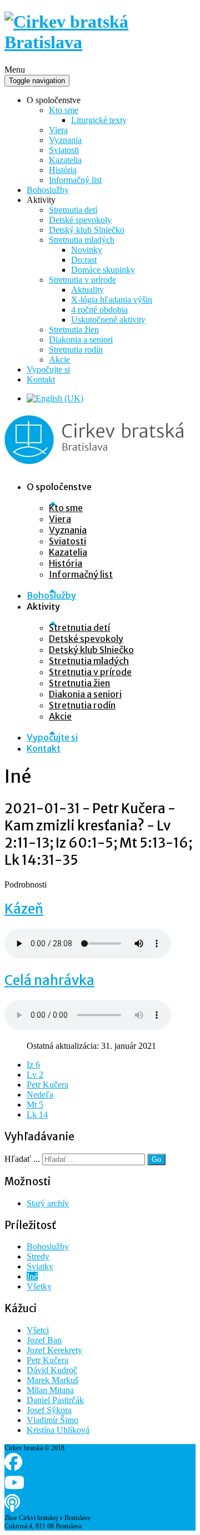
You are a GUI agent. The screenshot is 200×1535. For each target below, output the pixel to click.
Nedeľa (40, 1094)
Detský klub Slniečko (86, 229)
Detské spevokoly (80, 220)
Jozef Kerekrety (54, 1350)
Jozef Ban (44, 1340)
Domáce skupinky (103, 269)
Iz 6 (33, 1064)
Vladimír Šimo (52, 1420)
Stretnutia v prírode (82, 279)
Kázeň (23, 908)
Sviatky (40, 1266)
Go (156, 1159)
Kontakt (41, 379)
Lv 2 (35, 1074)
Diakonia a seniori (81, 339)
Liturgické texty (99, 120)
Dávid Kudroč (52, 1370)
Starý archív (48, 1203)
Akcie (59, 359)
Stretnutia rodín (76, 349)
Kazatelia (65, 160)
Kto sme (63, 110)
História (63, 170)
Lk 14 (37, 1114)
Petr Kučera (47, 1084)
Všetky (39, 1286)
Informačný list (75, 180)
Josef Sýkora (49, 1410)
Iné (32, 1276)
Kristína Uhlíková (58, 1430)
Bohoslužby (48, 190)
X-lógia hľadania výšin (111, 299)
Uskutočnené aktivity (108, 319)
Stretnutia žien (74, 329)
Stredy (38, 1256)
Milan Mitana (50, 1390)
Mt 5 (35, 1104)
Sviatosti (64, 150)
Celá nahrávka (49, 980)
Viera (58, 130)
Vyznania (65, 140)
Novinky (86, 249)
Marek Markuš (52, 1380)
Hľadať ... (22, 1159)
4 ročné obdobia (99, 309)
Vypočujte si (48, 369)
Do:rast (84, 259)
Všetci (38, 1330)
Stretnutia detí (73, 210)
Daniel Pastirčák (55, 1400)
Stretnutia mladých (81, 239)
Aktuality (87, 289)
